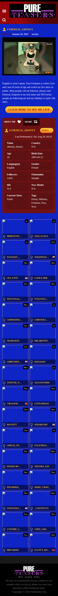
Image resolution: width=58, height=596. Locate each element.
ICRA (37, 577)
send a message (46, 131)
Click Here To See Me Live (29, 109)
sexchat (35, 34)
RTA (21, 577)
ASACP (28, 577)
